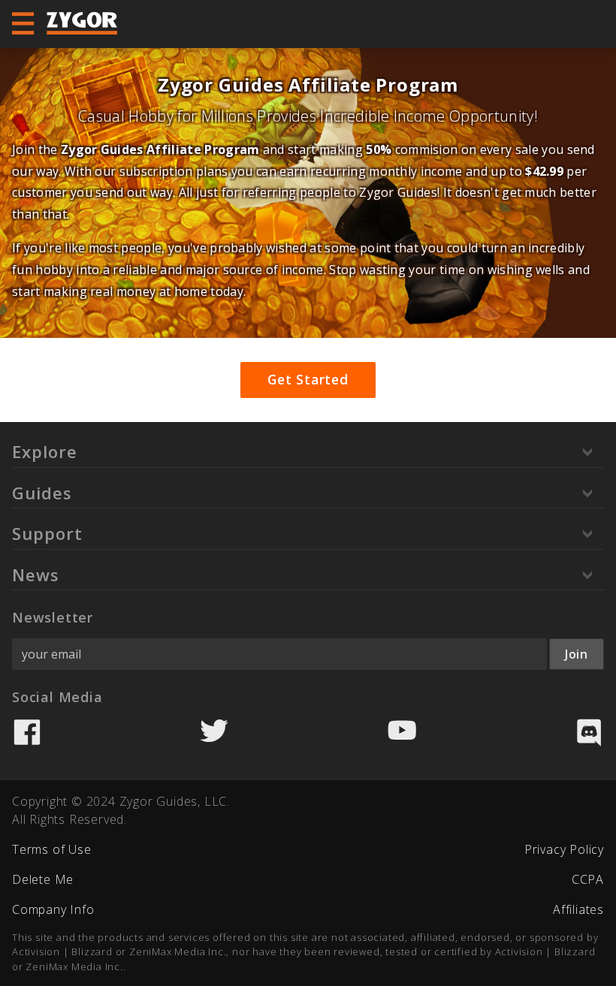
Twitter (214, 732)
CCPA (588, 879)
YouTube (402, 732)
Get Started (308, 379)
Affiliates (578, 909)
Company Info (53, 909)
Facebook (27, 732)
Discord (589, 732)
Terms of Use (52, 849)
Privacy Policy (564, 849)
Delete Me (43, 879)
